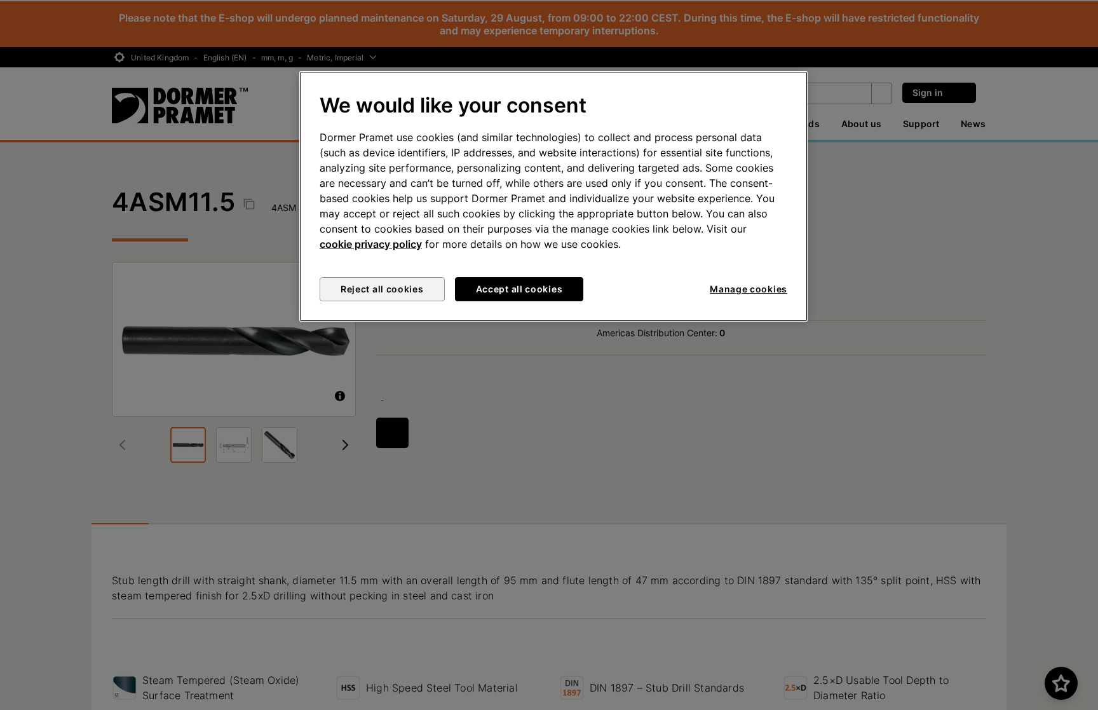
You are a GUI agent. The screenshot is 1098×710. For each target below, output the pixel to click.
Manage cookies (748, 288)
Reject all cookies (382, 288)
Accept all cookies (519, 288)
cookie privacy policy (371, 244)
